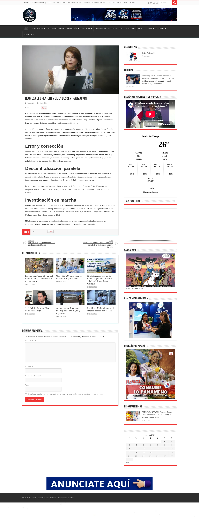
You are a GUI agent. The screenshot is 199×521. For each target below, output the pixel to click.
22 (165, 452)
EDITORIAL (130, 29)
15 (165, 449)
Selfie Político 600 (149, 53)
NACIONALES (37, 29)
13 (150, 449)
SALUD (133, 3)
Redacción (31, 103)
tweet (27, 108)
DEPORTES (86, 29)
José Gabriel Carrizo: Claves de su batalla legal (38, 309)
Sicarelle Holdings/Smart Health (65, 3)
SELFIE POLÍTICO (115, 29)
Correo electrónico (33, 376)
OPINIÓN (160, 29)
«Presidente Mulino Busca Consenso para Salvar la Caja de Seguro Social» (98, 244)
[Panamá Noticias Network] (29, 14)
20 (150, 452)
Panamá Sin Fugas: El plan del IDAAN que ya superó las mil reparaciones (39, 278)
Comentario (30, 340)
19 (143, 452)
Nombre (29, 367)
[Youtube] (154, 3)
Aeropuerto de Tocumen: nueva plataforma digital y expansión (68, 310)
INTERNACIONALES (56, 29)
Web (27, 385)
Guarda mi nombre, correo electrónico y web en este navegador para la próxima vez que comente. (66, 394)
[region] (150, 227)
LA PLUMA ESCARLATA (117, 3)
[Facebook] (148, 3)
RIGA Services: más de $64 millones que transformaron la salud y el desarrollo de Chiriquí (101, 280)
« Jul (128, 463)
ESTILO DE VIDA (145, 29)
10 (129, 449)
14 (157, 449)
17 (129, 452)
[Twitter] (151, 3)
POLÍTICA (28, 35)
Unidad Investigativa (94, 3)
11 (136, 449)
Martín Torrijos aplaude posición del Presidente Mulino (41, 243)
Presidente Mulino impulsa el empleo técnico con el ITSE (100, 309)
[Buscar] (174, 2)
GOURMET (99, 29)
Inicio (26, 28)
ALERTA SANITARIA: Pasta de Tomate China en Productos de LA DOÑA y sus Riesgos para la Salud (157, 414)
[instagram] (157, 3)
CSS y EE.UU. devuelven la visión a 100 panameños (69, 277)
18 (136, 452)
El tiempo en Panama (150, 192)
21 (157, 452)
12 (143, 449)
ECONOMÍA (72, 29)
